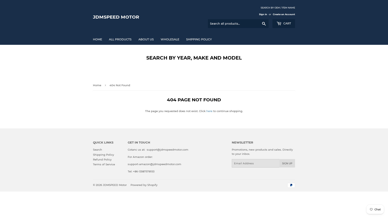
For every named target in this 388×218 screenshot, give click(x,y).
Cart (287, 23)
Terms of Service (104, 164)
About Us (146, 39)
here (209, 111)
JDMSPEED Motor (116, 17)
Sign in (263, 14)
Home (97, 39)
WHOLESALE (170, 39)
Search (97, 149)
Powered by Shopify (144, 185)
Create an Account (284, 14)
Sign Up (287, 163)
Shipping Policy (199, 39)
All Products (120, 39)
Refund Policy (102, 159)
